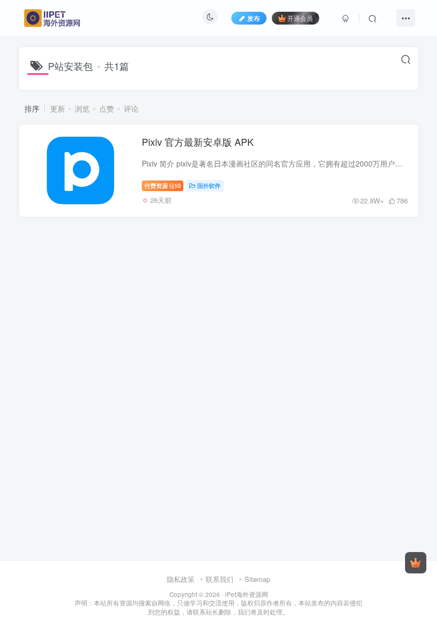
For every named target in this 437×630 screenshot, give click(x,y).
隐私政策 (181, 579)
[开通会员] (415, 562)
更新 (57, 108)
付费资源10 (162, 185)
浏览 (82, 108)
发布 (253, 17)
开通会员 (300, 17)
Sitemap (257, 579)
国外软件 (209, 185)
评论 (131, 108)
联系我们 (219, 579)
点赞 (106, 108)
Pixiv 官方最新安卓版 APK (198, 141)
